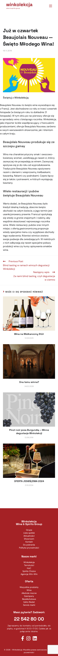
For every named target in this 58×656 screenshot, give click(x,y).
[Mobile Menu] (49, 5)
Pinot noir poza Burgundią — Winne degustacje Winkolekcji (29, 431)
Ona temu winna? (29, 382)
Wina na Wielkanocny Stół (29, 334)
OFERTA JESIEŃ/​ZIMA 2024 (29, 481)
